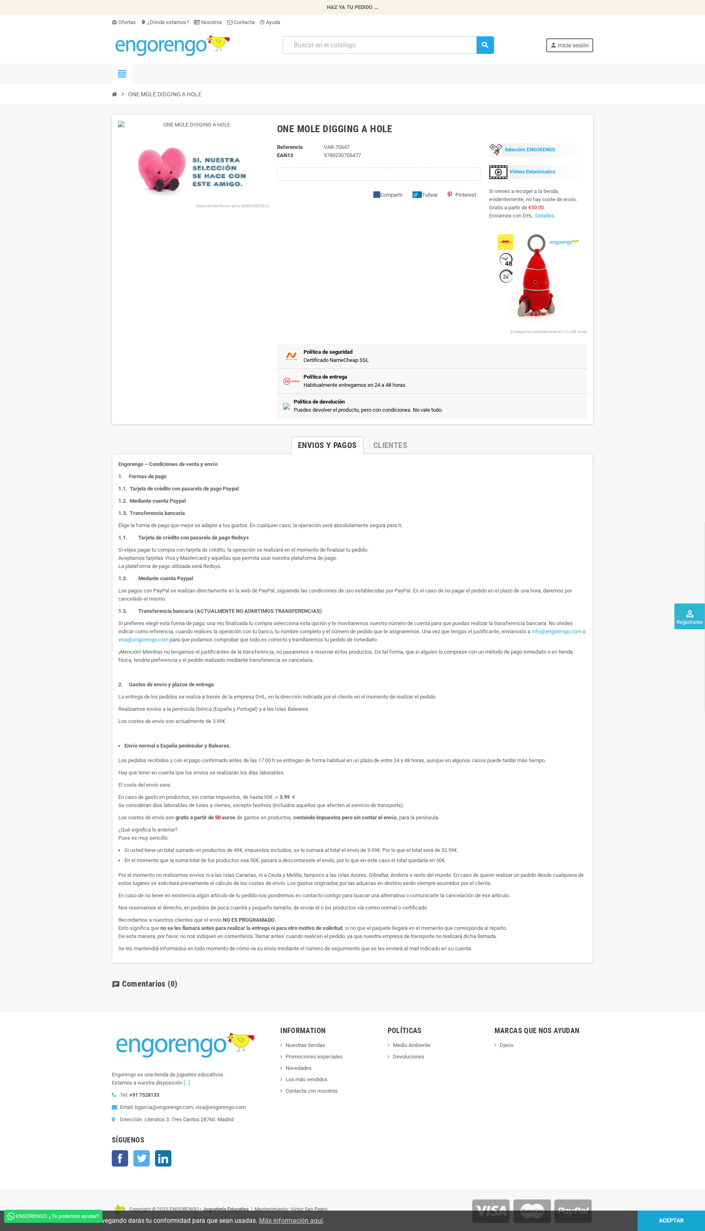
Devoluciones (408, 1057)
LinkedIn (163, 1158)
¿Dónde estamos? (165, 22)
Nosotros (211, 22)
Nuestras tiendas (305, 1045)
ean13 (285, 155)
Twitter (141, 1158)
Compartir (391, 195)
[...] (187, 1083)
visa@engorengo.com (143, 640)
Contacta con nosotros (312, 1091)
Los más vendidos (307, 1079)
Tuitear (430, 195)
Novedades (299, 1068)
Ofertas (124, 22)
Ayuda (269, 22)
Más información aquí (291, 1220)
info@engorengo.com (556, 631)
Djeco (506, 1045)
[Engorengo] (171, 45)
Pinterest (465, 195)
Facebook (120, 1158)
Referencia (290, 147)
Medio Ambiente (411, 1045)
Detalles (544, 216)
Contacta (244, 22)
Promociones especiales (314, 1057)
